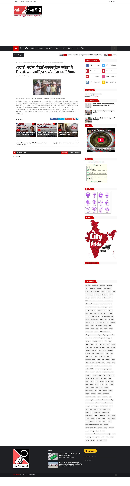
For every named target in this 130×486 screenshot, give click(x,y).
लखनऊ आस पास (97, 409)
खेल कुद (110, 328)
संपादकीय (104, 421)
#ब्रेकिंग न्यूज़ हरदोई (107, 288)
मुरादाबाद (87, 400)
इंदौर (95, 313)
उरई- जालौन (111, 319)
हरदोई (33, 48)
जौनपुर (97, 353)
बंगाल (109, 375)
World (87, 301)
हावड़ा (112, 437)
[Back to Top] (116, 475)
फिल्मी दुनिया (88, 375)
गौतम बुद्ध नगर (101, 338)
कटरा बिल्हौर (113, 322)
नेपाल (103, 362)
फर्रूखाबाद (105, 372)
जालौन (104, 350)
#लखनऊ (87, 291)
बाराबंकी (91, 384)
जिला (82, 48)
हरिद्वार (87, 437)
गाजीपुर (98, 335)
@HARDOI (95, 285)
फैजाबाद (94, 375)
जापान (100, 350)
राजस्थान (110, 403)
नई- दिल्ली (98, 362)
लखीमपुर (96, 415)
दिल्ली (101, 356)
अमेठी (87, 304)
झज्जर (102, 353)
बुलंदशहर (87, 387)
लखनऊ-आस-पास (89, 415)
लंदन (109, 415)
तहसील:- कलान (94, 356)
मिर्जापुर (99, 396)
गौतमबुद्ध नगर (108, 338)
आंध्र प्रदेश (93, 310)
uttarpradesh (109, 297)
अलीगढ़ (99, 307)
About (17, 1)
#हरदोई (103, 291)
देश (21, 48)
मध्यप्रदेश (105, 390)
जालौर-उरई (88, 353)
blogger (64, 153)
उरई (106, 319)
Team (34, 1)
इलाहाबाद (100, 313)
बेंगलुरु (92, 387)
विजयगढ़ (103, 418)
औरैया (107, 322)
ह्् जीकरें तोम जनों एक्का (101, 440)
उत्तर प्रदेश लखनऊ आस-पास (107, 316)
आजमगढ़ (87, 310)
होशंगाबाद (92, 440)
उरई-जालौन (88, 322)
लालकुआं (87, 418)
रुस (86, 409)
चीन (96, 344)
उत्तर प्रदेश (88, 316)
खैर (92, 331)
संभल (110, 421)
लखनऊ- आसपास (105, 412)
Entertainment (97, 294)
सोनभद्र (102, 431)
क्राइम (57, 48)
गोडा (113, 335)
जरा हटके (49, 48)
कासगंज (87, 328)
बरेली (101, 378)
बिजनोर (96, 384)
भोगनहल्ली (106, 387)
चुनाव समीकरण (102, 344)
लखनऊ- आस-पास (96, 412)
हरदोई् (114, 434)
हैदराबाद (87, 440)
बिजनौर (101, 384)
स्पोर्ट (63, 48)
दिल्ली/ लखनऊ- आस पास (90, 359)
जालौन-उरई (110, 350)
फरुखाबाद (92, 372)
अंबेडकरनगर (104, 301)
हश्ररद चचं (97, 437)
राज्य (76, 48)
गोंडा (86, 338)
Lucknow (87, 297)
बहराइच (87, 381)
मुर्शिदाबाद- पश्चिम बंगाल (95, 400)
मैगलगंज (107, 400)
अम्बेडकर (109, 304)
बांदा (112, 381)
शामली (87, 421)
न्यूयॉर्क (87, 366)
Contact (22, 1)
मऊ (95, 390)
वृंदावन (109, 418)
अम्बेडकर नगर (88, 307)
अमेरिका (91, 304)
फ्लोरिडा (99, 375)
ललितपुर (113, 415)
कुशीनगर (92, 328)
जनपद (87, 347)
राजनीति (104, 403)
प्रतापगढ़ (103, 369)
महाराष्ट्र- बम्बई (106, 393)
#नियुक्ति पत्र (92, 288)
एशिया (97, 322)
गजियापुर (87, 335)
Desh (91, 294)
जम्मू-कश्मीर (102, 347)
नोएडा (113, 362)
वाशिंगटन (98, 418)
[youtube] (114, 1)
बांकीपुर (92, 381)
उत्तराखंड (87, 319)
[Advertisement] (65, 32)
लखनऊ (90, 409)
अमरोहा (110, 301)
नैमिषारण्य (108, 362)
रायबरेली (102, 406)
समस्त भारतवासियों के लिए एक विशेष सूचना (94, 424)
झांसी (112, 353)
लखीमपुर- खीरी (103, 415)
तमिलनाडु (87, 356)
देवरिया (99, 359)
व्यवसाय (70, 48)
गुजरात (108, 335)
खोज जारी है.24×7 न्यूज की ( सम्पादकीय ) (103, 331)
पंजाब (91, 366)
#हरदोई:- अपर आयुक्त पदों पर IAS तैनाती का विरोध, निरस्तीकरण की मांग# (68, 133)
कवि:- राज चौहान (99, 325)
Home (17, 62)
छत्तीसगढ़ (113, 344)
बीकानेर (111, 384)
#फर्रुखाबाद (99, 288)
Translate (96, 96)
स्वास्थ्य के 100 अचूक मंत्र (91, 434)
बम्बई (97, 378)
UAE (104, 297)
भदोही (97, 387)
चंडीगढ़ (110, 341)
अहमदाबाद (105, 307)
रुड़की (111, 406)
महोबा (94, 396)
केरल (97, 328)
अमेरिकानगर (97, 304)
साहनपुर (105, 427)
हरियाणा (91, 437)
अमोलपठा (104, 304)
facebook (77, 153)
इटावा (91, 313)
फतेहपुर (87, 372)
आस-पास (110, 310)
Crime (114, 291)
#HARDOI (102, 285)
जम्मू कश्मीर (96, 347)
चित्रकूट (91, 344)
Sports (99, 297)
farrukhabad (104, 294)
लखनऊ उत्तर (88, 412)
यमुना (92, 403)
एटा (93, 322)
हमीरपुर (99, 434)
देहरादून (113, 359)
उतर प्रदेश (110, 313)
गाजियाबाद (93, 335)
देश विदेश (107, 359)
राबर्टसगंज (87, 406)
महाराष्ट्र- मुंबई (88, 396)
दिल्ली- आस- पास (107, 356)
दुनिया (27, 48)
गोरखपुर (95, 338)
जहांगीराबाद (94, 350)
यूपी (96, 403)
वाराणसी (92, 418)
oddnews (94, 297)
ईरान (105, 313)
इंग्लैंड (87, 313)
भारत (101, 387)
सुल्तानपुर (92, 431)
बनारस (92, 378)
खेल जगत (87, 331)
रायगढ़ (97, 406)
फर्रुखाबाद (98, 372)
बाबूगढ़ (87, 384)
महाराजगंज (93, 393)
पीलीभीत (91, 369)
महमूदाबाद (87, 393)
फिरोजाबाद (111, 372)
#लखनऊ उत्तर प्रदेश (95, 291)
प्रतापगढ (97, 369)
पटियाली (96, 366)
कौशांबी (105, 328)
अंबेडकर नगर (97, 301)
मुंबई (110, 396)
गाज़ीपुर (103, 335)
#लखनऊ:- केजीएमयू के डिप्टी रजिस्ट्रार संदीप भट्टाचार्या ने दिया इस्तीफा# (47, 133)
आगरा (110, 307)
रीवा (107, 406)
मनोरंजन (40, 48)
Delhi (87, 294)
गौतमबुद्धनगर (88, 341)
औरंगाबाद (102, 322)
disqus (71, 153)
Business (108, 291)
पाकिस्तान (109, 366)
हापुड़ (108, 437)
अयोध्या (94, 307)
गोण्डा (90, 338)
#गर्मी (86, 288)
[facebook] (109, 1)
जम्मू (91, 347)
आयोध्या (99, 310)
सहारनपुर (100, 427)
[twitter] (112, 1)
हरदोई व (108, 434)
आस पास (104, 310)
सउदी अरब (98, 421)
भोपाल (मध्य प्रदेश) (89, 390)
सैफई (97, 431)
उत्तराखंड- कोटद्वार (94, 319)
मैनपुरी (112, 400)
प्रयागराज (109, 369)
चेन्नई (108, 344)
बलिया (105, 378)
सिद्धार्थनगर (111, 427)
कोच (101, 328)
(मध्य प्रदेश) (88, 285)
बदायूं (113, 375)
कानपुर (105, 325)
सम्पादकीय (106, 424)
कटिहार (87, 325)
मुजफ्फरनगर (105, 396)
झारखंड (107, 353)
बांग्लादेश (107, 381)
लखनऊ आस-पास (106, 409)
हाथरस (103, 437)
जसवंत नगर (88, 350)
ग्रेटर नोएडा (95, 341)
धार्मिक (87, 362)
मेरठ (103, 400)
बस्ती (110, 378)
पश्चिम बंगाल (102, 366)
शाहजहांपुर (92, 421)
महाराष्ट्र (99, 393)
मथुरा (100, 390)
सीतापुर (87, 431)
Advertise (29, 1)
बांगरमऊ (102, 381)
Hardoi (111, 294)
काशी (110, 325)
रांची (100, 403)
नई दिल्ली (92, 362)
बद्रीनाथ (87, 378)
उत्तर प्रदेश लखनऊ (95, 316)
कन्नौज (92, 325)
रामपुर (93, 406)
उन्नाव (101, 319)
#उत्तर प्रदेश (109, 285)
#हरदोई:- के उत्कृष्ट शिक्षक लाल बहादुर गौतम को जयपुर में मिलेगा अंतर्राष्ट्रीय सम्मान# (75, 55)
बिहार (107, 384)
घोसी (105, 341)
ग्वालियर (100, 341)
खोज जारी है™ (16, 474)
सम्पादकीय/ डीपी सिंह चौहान (91, 427)
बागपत (97, 381)
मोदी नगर (87, 403)
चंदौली (87, 344)
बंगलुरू (104, 375)
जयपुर (108, 347)
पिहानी (87, 369)
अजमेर (91, 301)
